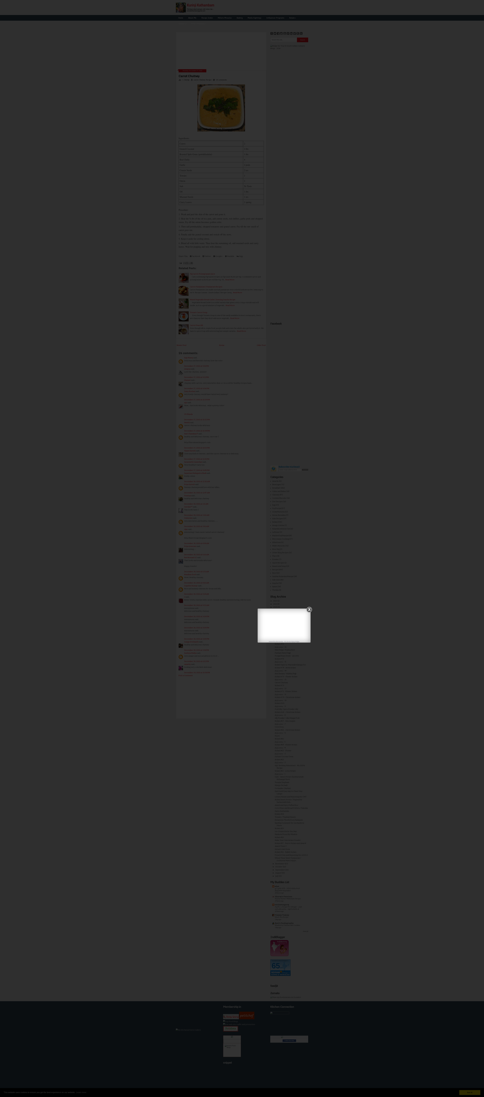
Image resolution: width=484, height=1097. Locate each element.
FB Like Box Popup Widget (291, 641)
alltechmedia (279, 641)
